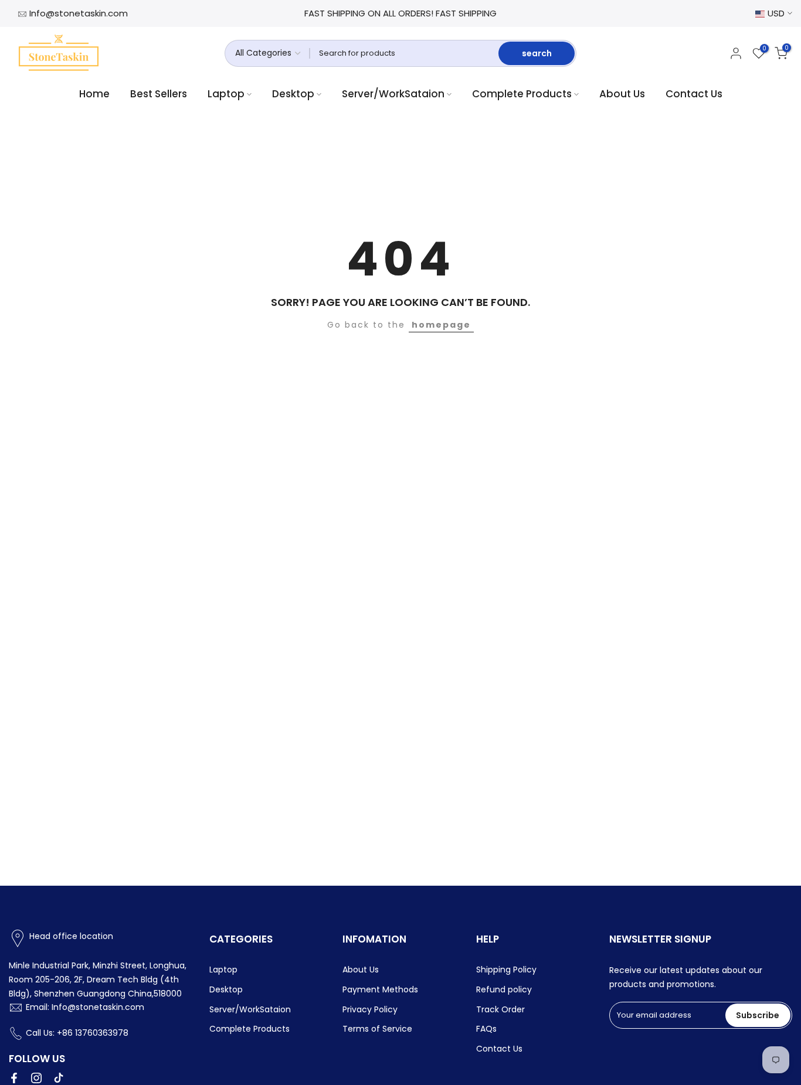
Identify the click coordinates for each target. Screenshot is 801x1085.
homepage (441, 325)
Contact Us (694, 94)
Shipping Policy (506, 969)
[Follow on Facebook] (14, 1078)
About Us (622, 94)
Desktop (293, 94)
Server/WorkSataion (393, 94)
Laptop (226, 94)
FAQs (486, 1029)
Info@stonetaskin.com (78, 13)
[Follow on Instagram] (36, 1078)
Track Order (500, 1009)
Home (94, 94)
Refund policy (504, 989)
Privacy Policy (370, 1009)
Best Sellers (158, 94)
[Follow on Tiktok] (58, 1078)
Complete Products (522, 94)
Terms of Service (377, 1029)
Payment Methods (380, 989)
